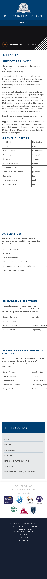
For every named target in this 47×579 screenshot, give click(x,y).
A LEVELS (32, 44)
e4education (31, 526)
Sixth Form (16, 44)
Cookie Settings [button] (23, 540)
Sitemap (23, 535)
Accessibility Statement (23, 532)
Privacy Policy (23, 537)
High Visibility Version (23, 529)
